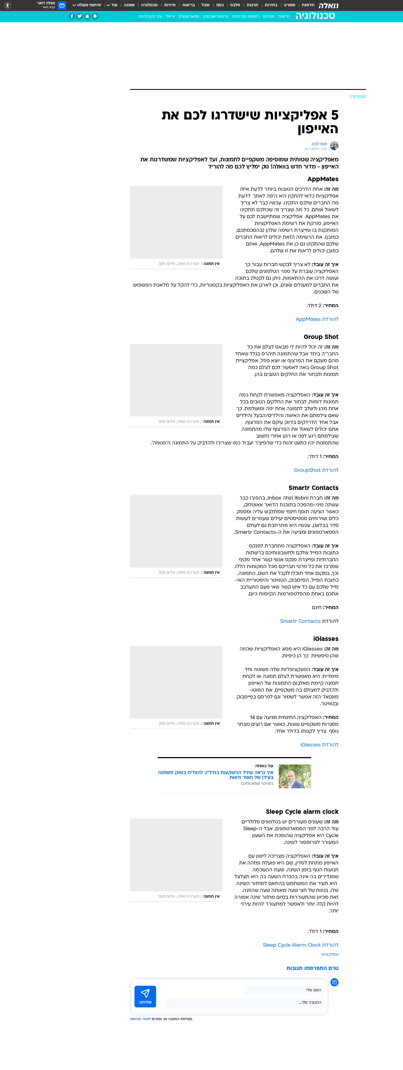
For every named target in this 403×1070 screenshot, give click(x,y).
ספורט (289, 5)
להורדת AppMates (317, 319)
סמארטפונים (188, 17)
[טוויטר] (79, 16)
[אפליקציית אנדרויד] (95, 16)
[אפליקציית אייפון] (87, 16)
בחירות (271, 5)
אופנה (129, 5)
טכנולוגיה (149, 5)
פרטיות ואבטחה (216, 17)
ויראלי (170, 17)
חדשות (308, 5)
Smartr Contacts (300, 621)
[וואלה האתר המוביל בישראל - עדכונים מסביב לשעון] (329, 5)
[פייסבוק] (72, 16)
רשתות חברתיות (245, 17)
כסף (220, 5)
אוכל (206, 5)
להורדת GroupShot (316, 470)
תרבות (252, 5)
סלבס (235, 5)
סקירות (269, 17)
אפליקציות (330, 955)
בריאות (188, 5)
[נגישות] (7, 5)
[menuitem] (304, 5)
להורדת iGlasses (319, 745)
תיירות (170, 5)
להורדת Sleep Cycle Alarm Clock (301, 945)
